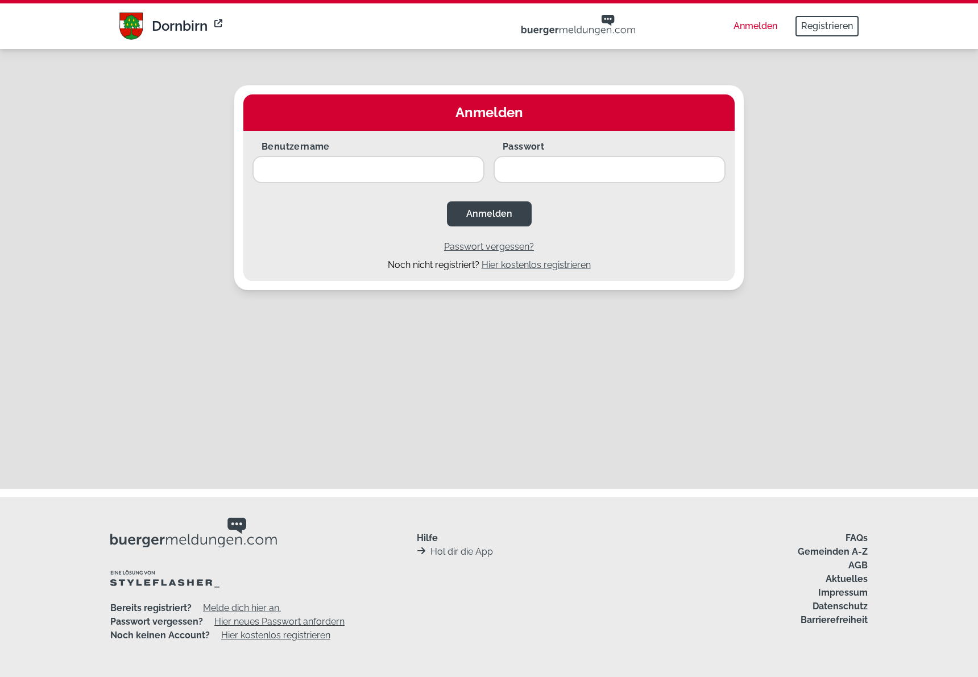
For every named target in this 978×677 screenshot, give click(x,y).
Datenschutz (840, 606)
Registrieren (827, 25)
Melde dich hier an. (242, 607)
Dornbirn (180, 26)
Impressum (843, 592)
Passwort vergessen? (489, 246)
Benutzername (296, 146)
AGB (858, 565)
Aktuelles (847, 578)
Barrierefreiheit (834, 619)
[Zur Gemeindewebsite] (219, 26)
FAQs (857, 537)
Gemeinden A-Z (833, 551)
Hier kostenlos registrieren (536, 264)
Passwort (523, 146)
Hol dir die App (461, 551)
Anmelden (755, 25)
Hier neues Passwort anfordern (279, 621)
